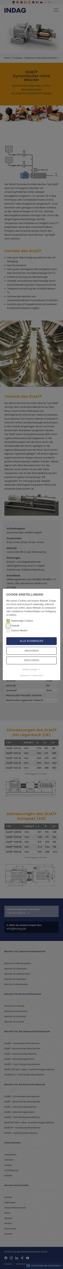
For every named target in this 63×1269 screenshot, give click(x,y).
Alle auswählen (31, 641)
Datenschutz (37, 675)
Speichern (31, 660)
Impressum (24, 675)
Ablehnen (31, 650)
